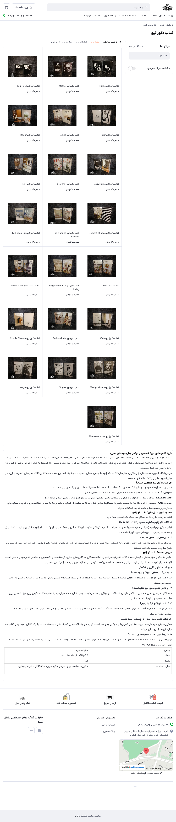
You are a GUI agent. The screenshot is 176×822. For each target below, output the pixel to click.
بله (31, 730)
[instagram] (39, 730)
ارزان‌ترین (55, 42)
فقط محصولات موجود (158, 68)
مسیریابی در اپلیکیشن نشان (144, 773)
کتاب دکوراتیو (149, 25)
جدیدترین (95, 42)
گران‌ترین (67, 42)
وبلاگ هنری (109, 731)
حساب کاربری (108, 725)
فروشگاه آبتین (166, 25)
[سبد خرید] (6, 7)
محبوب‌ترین (81, 42)
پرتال (77, 816)
